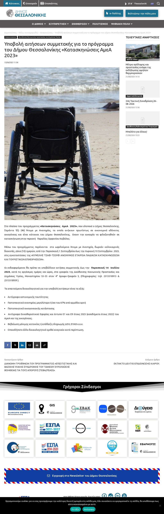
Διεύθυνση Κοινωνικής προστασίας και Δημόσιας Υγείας (40, 37)
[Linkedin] (22, 345)
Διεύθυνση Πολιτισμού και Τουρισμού (142, 127)
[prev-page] (128, 141)
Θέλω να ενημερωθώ (28, 33)
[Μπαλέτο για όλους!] (143, 119)
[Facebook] (7, 345)
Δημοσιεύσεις (10, 33)
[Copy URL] (44, 345)
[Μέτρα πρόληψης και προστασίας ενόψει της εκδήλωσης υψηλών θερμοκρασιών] (143, 52)
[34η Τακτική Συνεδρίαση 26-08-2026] (143, 88)
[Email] (29, 345)
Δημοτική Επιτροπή (134, 96)
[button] (158, 3)
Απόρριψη (89, 509)
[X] (15, 345)
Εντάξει (75, 509)
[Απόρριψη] (160, 505)
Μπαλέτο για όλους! (136, 131)
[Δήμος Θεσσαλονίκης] (22, 13)
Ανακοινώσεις (46, 33)
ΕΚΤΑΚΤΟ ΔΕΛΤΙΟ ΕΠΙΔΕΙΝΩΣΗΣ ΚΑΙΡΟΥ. (137, 363)
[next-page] (133, 141)
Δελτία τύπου (132, 59)
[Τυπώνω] (37, 345)
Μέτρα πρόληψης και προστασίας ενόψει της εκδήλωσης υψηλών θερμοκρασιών (138, 68)
